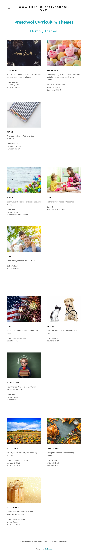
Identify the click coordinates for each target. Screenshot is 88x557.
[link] (44, 10)
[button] (12, 9)
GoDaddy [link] (48, 549)
